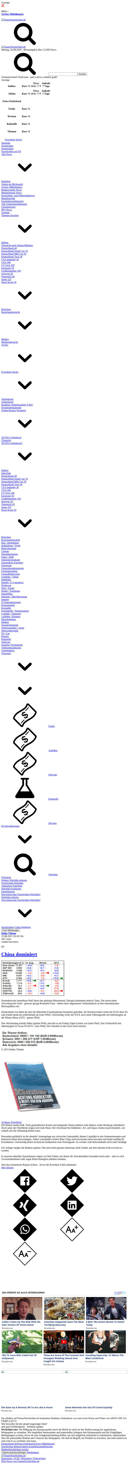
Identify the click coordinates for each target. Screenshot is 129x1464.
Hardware (6, 585)
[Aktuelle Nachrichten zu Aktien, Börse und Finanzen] (13, 19)
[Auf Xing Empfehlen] (24, 1216)
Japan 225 (6, 279)
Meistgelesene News (11, 192)
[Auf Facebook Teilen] (24, 1192)
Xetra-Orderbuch (25, 1443)
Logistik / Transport (11, 613)
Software (5, 642)
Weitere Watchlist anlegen (14, 880)
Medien (5, 339)
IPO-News (6, 209)
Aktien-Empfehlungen (32, 1446)
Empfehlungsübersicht (12, 201)
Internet (5, 599)
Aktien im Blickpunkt (12, 184)
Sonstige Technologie (12, 645)
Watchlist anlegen (10, 897)
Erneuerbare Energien (12, 562)
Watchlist (53, 874)
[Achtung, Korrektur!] (31, 1119)
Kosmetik (6, 608)
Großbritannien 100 (11, 271)
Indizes (4, 242)
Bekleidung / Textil (10, 545)
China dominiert (19, 954)
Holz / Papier (7, 588)
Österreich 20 (8, 276)
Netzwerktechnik (9, 630)
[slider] (6, 944)
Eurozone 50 (7, 268)
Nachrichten (7, 145)
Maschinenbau (8, 619)
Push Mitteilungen (11, 930)
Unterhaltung (7, 650)
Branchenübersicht (10, 312)
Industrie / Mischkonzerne (14, 596)
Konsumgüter (8, 605)
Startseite (5, 143)
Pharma (5, 636)
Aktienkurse (7, 399)
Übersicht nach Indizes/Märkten (17, 245)
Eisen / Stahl (7, 557)
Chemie (5, 551)
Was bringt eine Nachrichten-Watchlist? (20, 894)
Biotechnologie (8, 548)
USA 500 (6, 262)
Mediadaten (33, 1452)
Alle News (6, 154)
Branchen (6, 309)
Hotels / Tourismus (10, 591)
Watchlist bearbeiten (11, 888)
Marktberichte (8, 198)
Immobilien (7, 594)
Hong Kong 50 (8, 282)
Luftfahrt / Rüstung (10, 616)
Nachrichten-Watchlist (12, 883)
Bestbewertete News (11, 190)
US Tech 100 (7, 265)
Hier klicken (7, 1167)
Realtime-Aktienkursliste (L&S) (17, 404)
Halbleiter (6, 579)
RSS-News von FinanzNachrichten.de (20, 1461)
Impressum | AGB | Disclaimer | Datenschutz (23, 1458)
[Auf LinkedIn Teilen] (72, 1216)
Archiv (4, 345)
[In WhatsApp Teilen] (24, 1240)
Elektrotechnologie (10, 559)
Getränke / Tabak (9, 576)
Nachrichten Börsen (11, 1446)
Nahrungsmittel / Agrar (12, 628)
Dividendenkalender (11, 407)
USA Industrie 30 (10, 259)
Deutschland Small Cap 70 (14, 251)
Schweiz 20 (7, 273)
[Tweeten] (72, 1192)
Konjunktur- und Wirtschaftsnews (18, 195)
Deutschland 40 (9, 248)
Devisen (52, 823)
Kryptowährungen (10, 826)
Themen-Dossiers (10, 215)
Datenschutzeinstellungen (14, 1452)
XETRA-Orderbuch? (11, 443)
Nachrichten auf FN (11, 151)
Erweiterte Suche (13, 139)
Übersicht (6, 440)
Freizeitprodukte (9, 571)
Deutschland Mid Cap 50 (13, 254)
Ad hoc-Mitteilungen (12, 14)
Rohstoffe (6, 639)
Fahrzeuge (6, 565)
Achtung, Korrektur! (11, 1122)
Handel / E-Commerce (12, 582)
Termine (5, 212)
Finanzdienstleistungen (12, 568)
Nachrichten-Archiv (19, 1449)
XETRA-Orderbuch (11, 437)
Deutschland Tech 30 (11, 256)
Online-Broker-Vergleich (13, 410)
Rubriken (6, 181)
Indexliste (6, 473)
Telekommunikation (11, 647)
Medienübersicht (9, 342)
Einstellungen (8, 891)
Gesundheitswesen (10, 574)
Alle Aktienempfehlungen (14, 204)
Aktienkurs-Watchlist (11, 886)
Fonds (51, 726)
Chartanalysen (8, 207)
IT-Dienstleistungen (11, 602)
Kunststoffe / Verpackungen (15, 611)
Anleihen (53, 750)
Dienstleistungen (9, 554)
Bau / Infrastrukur (10, 542)
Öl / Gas (5, 633)
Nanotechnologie (9, 625)
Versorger (6, 653)
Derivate (52, 774)
